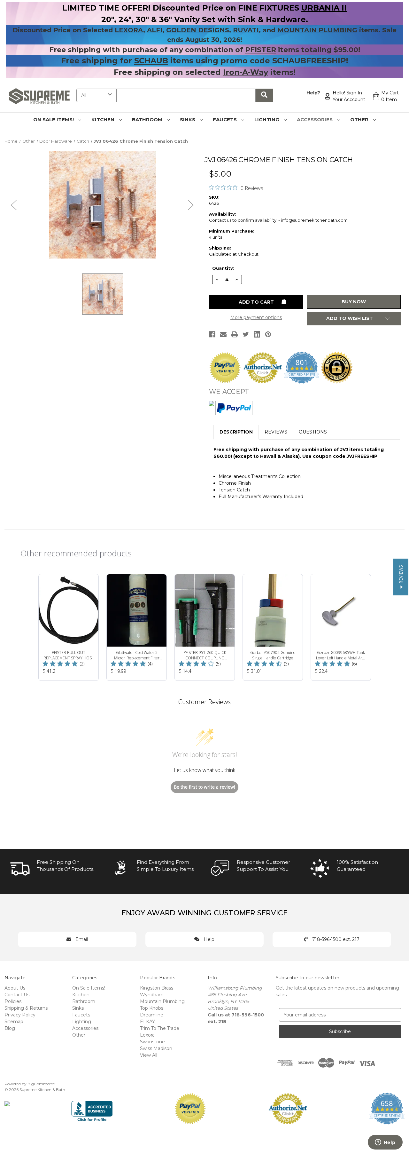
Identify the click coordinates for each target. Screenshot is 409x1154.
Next (190, 205)
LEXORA (129, 30)
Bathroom (148, 119)
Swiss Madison (156, 1048)
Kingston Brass (156, 988)
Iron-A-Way (245, 72)
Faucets (225, 119)
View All (148, 1055)
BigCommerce (41, 1083)
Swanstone (152, 1042)
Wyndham (152, 995)
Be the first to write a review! (204, 787)
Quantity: (223, 268)
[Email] (223, 334)
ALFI (154, 30)
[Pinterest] (268, 334)
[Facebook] (212, 334)
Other (360, 119)
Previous (13, 205)
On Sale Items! (54, 119)
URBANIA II (324, 7)
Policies (12, 1001)
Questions (313, 432)
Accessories (315, 119)
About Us (14, 988)
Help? (313, 93)
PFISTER (260, 49)
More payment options (256, 317)
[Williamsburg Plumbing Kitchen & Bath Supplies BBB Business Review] (91, 1108)
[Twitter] (246, 334)
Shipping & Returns (26, 1008)
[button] (400, 577)
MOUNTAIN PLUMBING (317, 30)
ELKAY (147, 1021)
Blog (9, 1028)
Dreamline (151, 1015)
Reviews (276, 432)
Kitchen (103, 119)
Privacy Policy (19, 1015)
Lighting (267, 119)
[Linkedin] (257, 334)
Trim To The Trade (159, 1028)
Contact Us (16, 995)
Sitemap (13, 1021)
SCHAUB (151, 60)
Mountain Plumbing (162, 1001)
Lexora (147, 1035)
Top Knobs (151, 1008)
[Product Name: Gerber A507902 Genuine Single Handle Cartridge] (273, 627)
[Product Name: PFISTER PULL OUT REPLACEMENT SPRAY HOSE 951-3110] (68, 627)
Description (236, 432)
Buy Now (354, 302)
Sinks (188, 119)
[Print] (234, 334)
